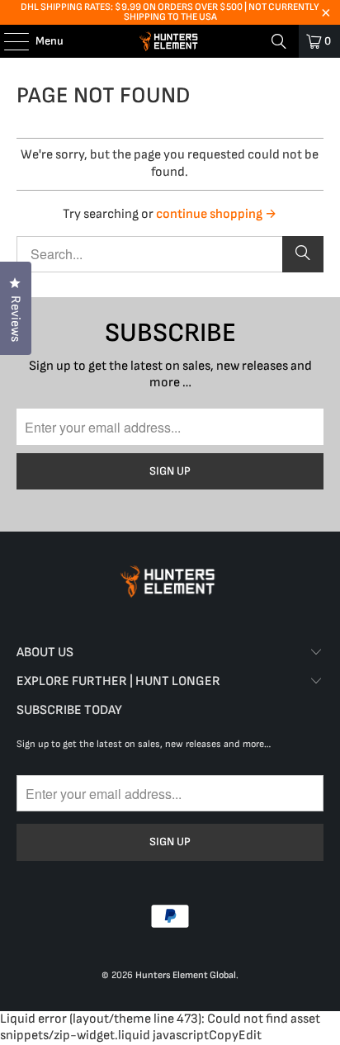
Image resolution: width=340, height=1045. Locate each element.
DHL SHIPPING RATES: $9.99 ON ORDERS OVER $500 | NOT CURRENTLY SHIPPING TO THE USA (170, 12)
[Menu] (8, 41)
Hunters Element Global (185, 975)
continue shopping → (216, 214)
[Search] (279, 41)
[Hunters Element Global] (170, 41)
